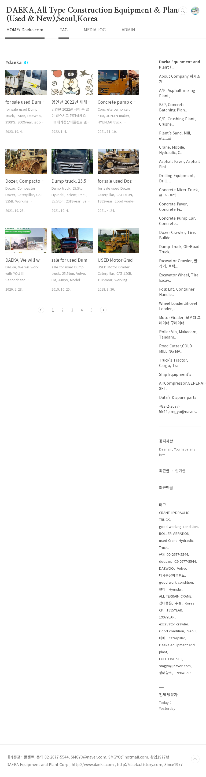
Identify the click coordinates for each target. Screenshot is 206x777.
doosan (165, 561)
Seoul (191, 630)
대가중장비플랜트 (172, 575)
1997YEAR (167, 617)
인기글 (180, 470)
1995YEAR (174, 610)
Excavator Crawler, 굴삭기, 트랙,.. (178, 263)
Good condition (171, 630)
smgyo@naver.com (175, 665)
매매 (162, 637)
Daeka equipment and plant (177, 648)
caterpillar (177, 637)
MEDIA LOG (95, 29)
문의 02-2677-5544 (173, 554)
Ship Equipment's (175, 374)
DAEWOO (166, 568)
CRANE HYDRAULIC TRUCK (174, 516)
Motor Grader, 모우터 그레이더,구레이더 (180, 320)
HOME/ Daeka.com (24, 29)
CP (161, 610)
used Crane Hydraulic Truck (176, 544)
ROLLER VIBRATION (174, 533)
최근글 (164, 470)
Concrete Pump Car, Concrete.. (177, 220)
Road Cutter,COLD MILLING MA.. (175, 348)
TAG (64, 29)
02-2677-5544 (185, 561)
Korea (189, 603)
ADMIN (128, 29)
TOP (195, 759)
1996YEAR (183, 672)
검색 (183, 11)
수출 (178, 603)
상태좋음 (165, 603)
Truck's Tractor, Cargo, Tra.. (173, 362)
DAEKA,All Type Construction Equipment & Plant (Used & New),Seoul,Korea (93, 11)
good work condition (176, 582)
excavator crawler (173, 623)
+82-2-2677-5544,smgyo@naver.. (178, 408)
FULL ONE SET (170, 658)
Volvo (181, 568)
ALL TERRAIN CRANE (175, 596)
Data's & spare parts (177, 397)
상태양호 (165, 672)
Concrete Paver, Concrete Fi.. (173, 206)
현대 (162, 589)
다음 (103, 310)
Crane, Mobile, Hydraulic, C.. (172, 149)
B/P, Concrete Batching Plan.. (173, 107)
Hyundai (175, 589)
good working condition (178, 526)
